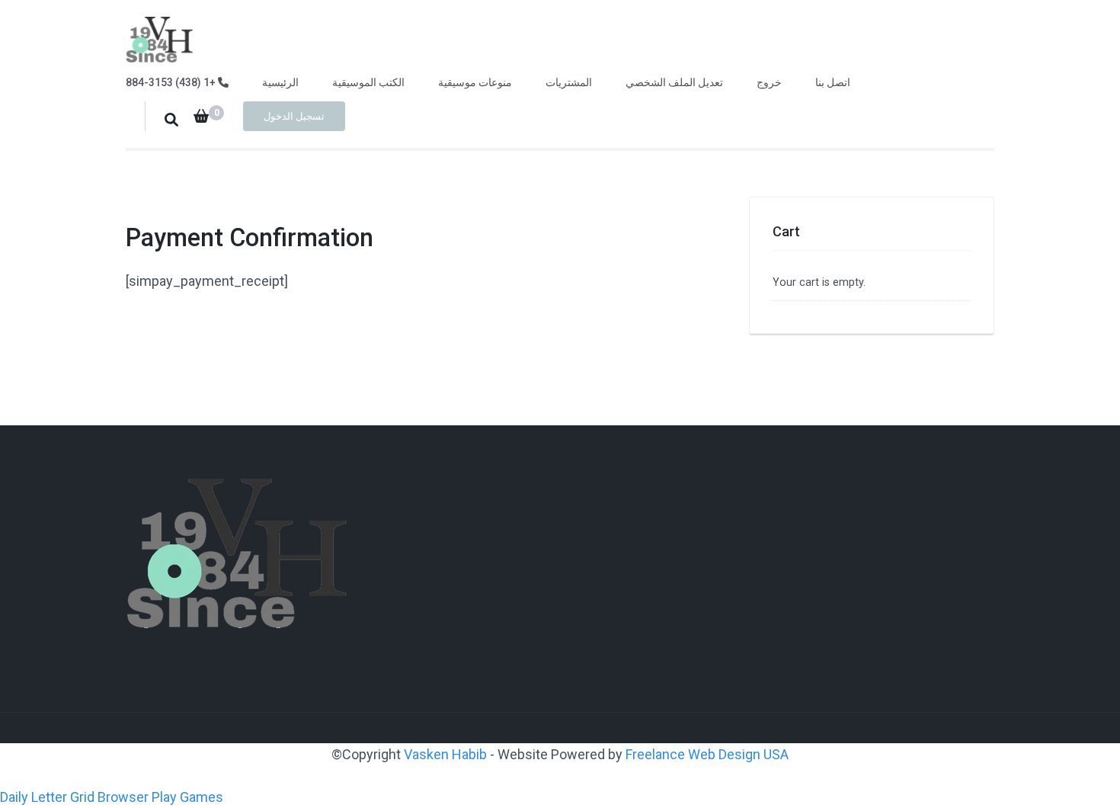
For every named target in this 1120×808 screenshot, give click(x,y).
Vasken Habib (447, 754)
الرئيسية (280, 82)
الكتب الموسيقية (368, 82)
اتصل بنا (832, 82)
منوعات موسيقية (475, 82)
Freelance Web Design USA (707, 754)
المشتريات (569, 82)
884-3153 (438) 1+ (172, 82)
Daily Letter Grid (47, 797)
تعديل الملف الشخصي (674, 82)
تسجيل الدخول (294, 116)
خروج (769, 82)
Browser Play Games (160, 797)
